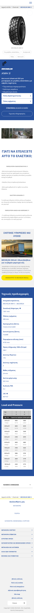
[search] (26, 3)
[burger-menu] (30, 3)
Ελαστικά (15, 7)
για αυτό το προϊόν (17, 108)
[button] (5, 62)
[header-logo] (9, 3)
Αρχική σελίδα (6, 7)
